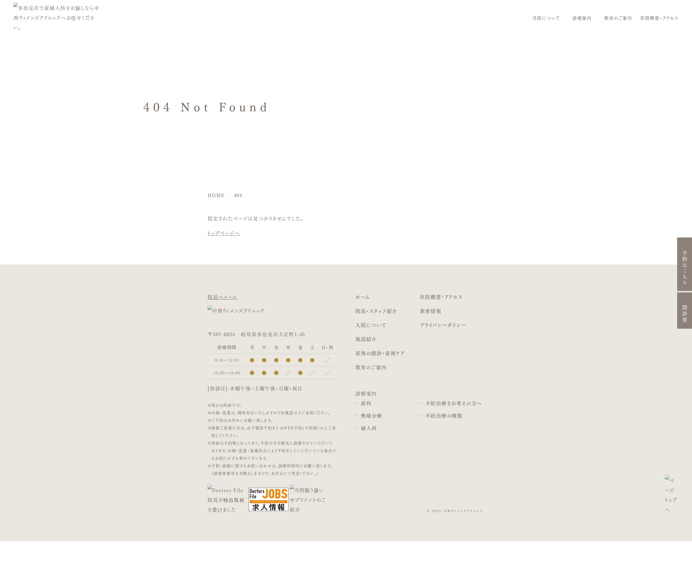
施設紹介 (366, 339)
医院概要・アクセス (659, 18)
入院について (371, 325)
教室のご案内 (618, 18)
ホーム (362, 297)
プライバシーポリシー (443, 325)
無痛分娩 (371, 415)
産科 (366, 403)
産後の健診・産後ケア (380, 353)
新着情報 (430, 311)
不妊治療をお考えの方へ (453, 403)
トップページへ (224, 232)
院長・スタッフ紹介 (376, 311)
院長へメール (222, 296)
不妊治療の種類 (444, 415)
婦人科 (369, 428)
